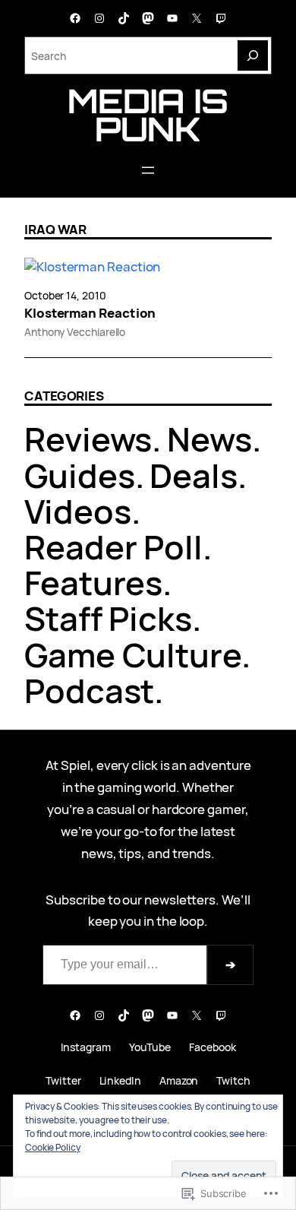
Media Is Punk (148, 115)
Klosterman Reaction (90, 313)
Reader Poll (113, 546)
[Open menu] (148, 170)
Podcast (89, 690)
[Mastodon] (148, 18)
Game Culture (132, 654)
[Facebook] (75, 18)
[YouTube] (172, 18)
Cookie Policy (52, 1147)
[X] (197, 18)
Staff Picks (108, 618)
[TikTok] (124, 18)
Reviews (88, 439)
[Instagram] (99, 18)
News (209, 439)
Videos (77, 511)
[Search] (253, 55)
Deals (194, 475)
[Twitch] (221, 18)
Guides (79, 475)
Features (93, 582)
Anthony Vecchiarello (74, 332)
